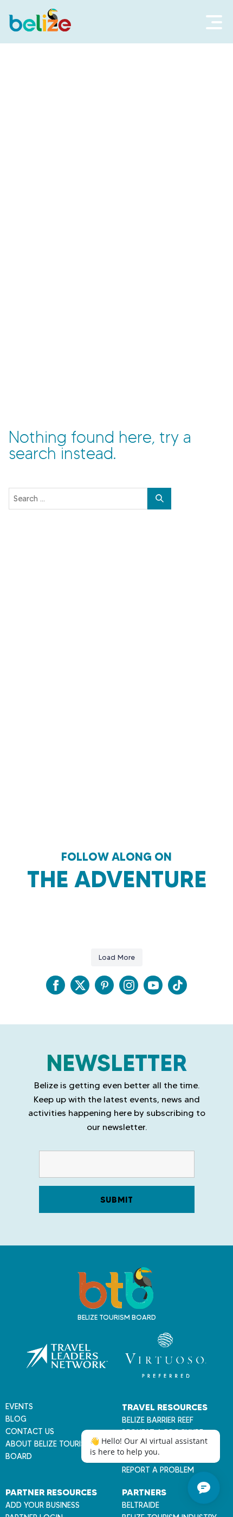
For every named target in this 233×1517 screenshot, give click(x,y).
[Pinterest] (104, 985)
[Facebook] (55, 985)
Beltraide (140, 1505)
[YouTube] (153, 985)
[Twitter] (79, 985)
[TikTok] (177, 985)
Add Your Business (42, 1505)
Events (19, 1406)
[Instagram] (128, 985)
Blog (16, 1419)
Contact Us (29, 1431)
